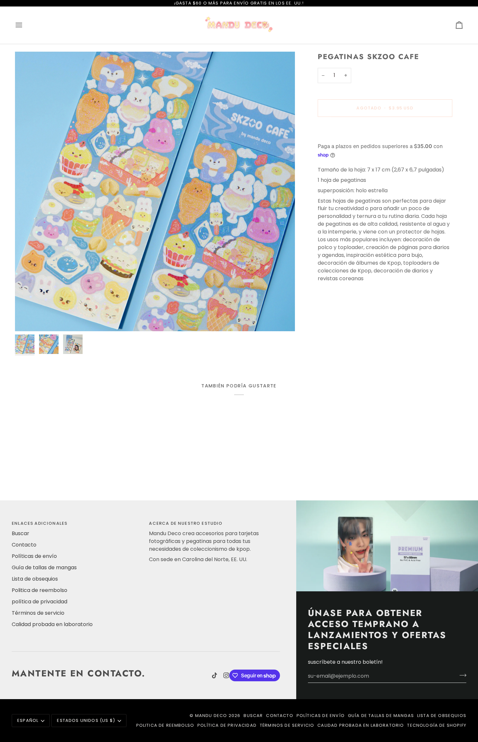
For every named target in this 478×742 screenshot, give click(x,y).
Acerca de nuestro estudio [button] (185, 523)
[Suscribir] (461, 675)
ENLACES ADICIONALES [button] (39, 523)
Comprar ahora (385, 130)
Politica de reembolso (39, 590)
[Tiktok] (214, 675)
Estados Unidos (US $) (86, 720)
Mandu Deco (211, 715)
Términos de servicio (38, 613)
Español (27, 720)
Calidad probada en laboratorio (52, 624)
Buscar (20, 533)
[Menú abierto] (24, 25)
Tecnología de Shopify (436, 725)
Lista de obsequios (35, 579)
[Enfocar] (155, 191)
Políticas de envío (34, 556)
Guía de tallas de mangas (44, 567)
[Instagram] (226, 675)
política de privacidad (39, 601)
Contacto (24, 544)
